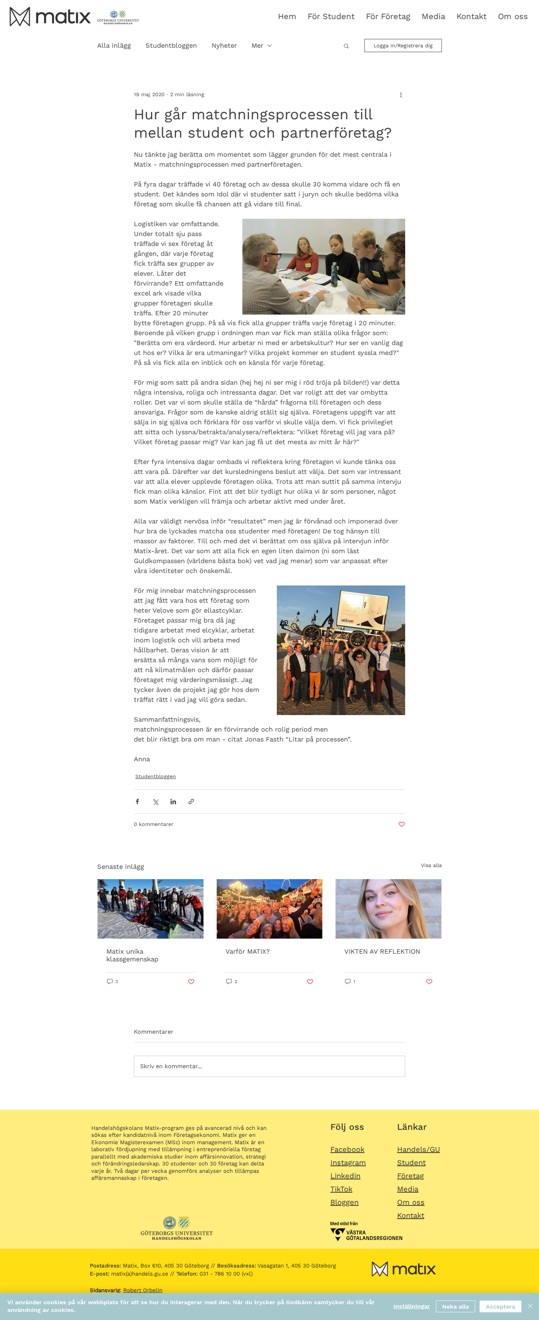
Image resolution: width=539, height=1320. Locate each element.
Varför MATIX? (247, 951)
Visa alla (431, 865)
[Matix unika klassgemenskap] (150, 909)
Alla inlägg (114, 45)
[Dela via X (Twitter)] (155, 801)
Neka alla (455, 1306)
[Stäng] (530, 1306)
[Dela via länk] (191, 801)
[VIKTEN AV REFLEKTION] (388, 909)
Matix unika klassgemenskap (132, 955)
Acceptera (500, 1306)
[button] (346, 45)
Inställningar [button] (411, 1306)
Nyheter (224, 45)
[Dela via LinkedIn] (173, 801)
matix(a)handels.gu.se (129, 1273)
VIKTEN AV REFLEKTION (382, 951)
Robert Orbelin (142, 1290)
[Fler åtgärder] (400, 94)
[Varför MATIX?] (270, 909)
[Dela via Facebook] (137, 801)
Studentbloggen (171, 45)
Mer (257, 45)
